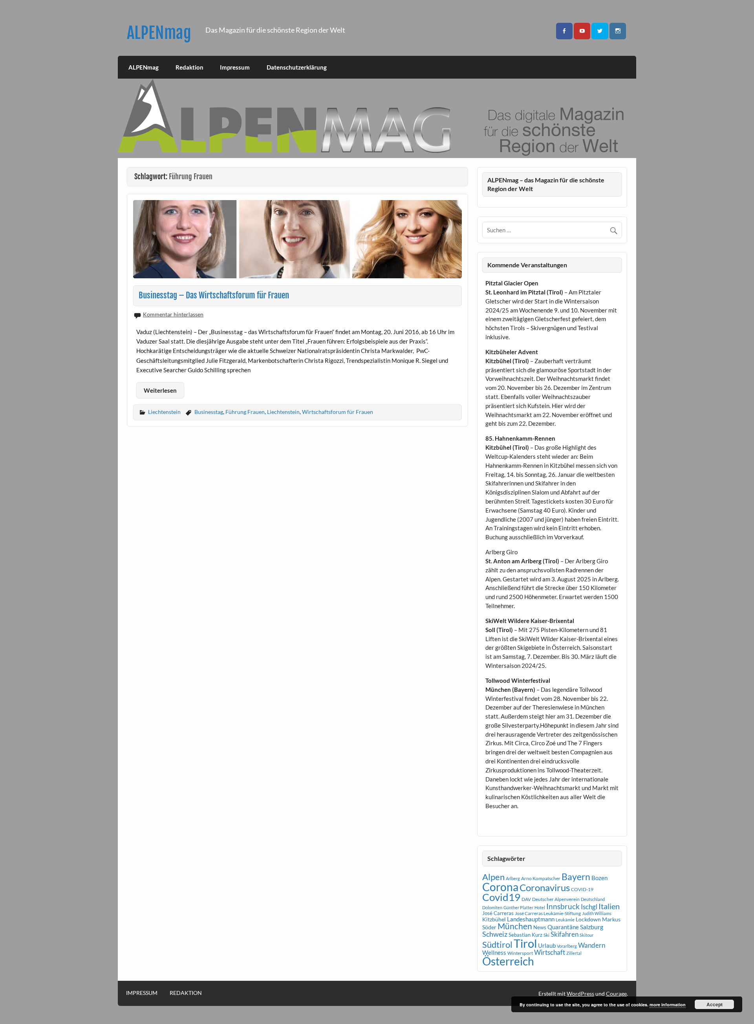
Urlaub (547, 945)
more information (668, 1004)
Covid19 (501, 897)
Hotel (539, 907)
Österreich (508, 961)
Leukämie (565, 919)
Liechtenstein (164, 411)
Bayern (576, 876)
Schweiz (494, 934)
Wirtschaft (549, 952)
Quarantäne (563, 926)
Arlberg (513, 878)
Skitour (586, 935)
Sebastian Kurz (525, 935)
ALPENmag (159, 33)
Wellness (494, 952)
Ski (546, 935)
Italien (609, 906)
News (539, 927)
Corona (500, 887)
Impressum (235, 67)
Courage (616, 993)
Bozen (599, 877)
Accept (714, 1004)
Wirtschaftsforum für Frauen (337, 411)
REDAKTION (186, 993)
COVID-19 (582, 889)
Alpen (493, 877)
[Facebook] (564, 31)
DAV (526, 899)
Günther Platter (518, 907)
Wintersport (520, 953)
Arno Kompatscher (540, 878)
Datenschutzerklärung (297, 67)
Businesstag (208, 411)
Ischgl (589, 907)
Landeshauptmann (531, 919)
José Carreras (498, 913)
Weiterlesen (160, 390)
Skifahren (564, 934)
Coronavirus (545, 887)
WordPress (580, 993)
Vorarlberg (567, 946)
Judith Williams (596, 913)
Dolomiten (492, 907)
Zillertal (574, 953)
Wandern (591, 945)
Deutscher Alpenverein (556, 899)
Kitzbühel (494, 919)
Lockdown (588, 919)
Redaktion (189, 67)
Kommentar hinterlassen (173, 314)
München (515, 926)
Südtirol (497, 944)
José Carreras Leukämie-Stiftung (548, 913)
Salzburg (591, 926)
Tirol (525, 943)
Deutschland (593, 899)
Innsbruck (563, 906)
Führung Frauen (245, 411)
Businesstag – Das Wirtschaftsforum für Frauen (214, 295)
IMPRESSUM (141, 993)
